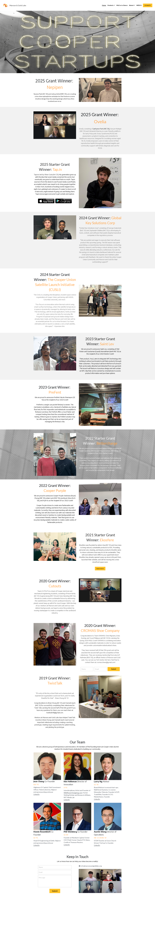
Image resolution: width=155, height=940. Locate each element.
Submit (113, 669)
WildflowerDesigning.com (73, 793)
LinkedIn (36, 794)
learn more (100, 568)
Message (42, 878)
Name (84, 669)
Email (97, 669)
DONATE (148, 5)
